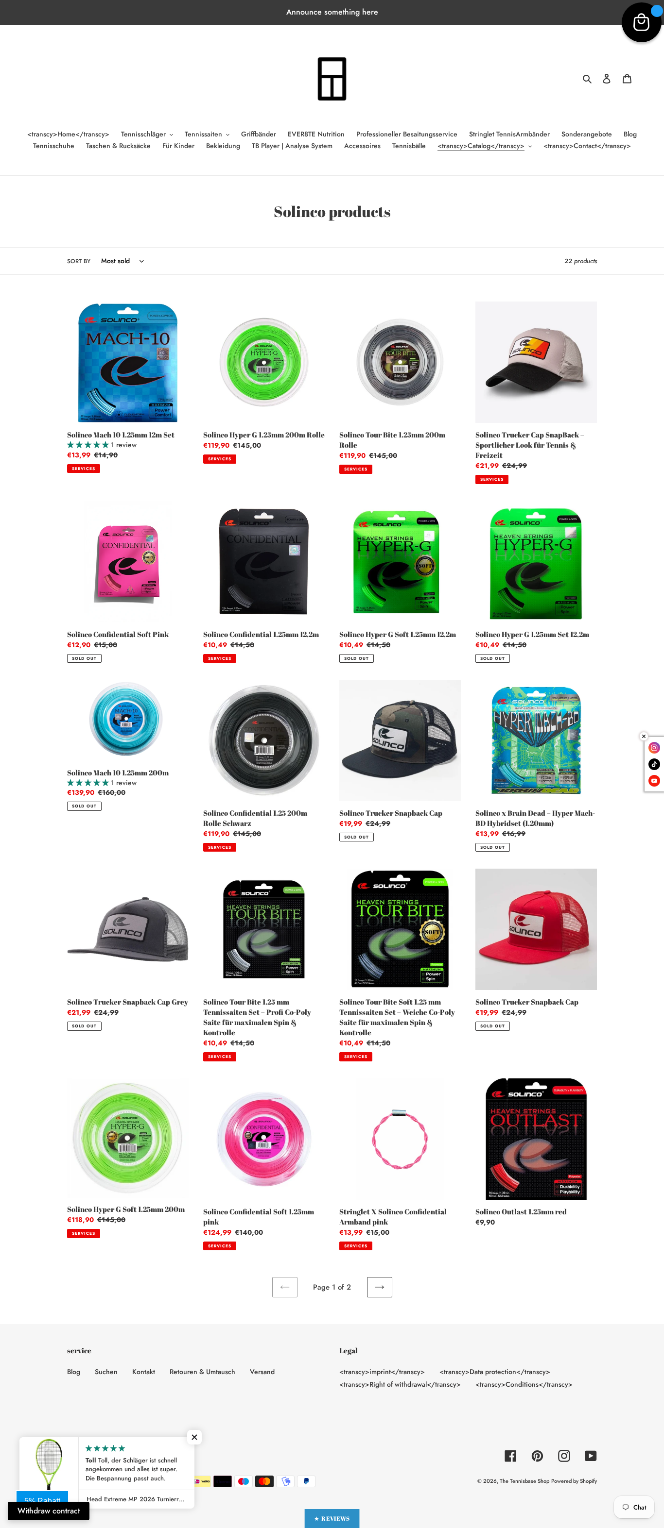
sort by (78, 261)
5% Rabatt (42, 1501)
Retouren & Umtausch (202, 1372)
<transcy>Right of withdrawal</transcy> (400, 1384)
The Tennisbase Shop (524, 1481)
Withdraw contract (48, 1510)
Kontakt (143, 1372)
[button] (194, 1437)
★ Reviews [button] (332, 1518)
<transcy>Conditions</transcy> (524, 1384)
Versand (262, 1372)
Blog (73, 1372)
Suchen (106, 1372)
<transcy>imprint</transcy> (382, 1372)
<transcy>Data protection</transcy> (494, 1372)
